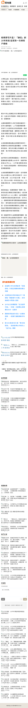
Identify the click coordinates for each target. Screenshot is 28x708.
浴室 (23, 9)
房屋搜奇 (13, 6)
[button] (26, 3)
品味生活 (20, 6)
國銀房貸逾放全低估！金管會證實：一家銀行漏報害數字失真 (15, 316)
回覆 (25, 599)
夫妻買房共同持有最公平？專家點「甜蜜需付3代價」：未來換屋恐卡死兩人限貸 (15, 297)
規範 (3, 599)
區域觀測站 (5, 6)
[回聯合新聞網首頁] (3, 2)
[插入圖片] (21, 599)
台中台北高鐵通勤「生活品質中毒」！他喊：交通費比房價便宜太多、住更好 (15, 307)
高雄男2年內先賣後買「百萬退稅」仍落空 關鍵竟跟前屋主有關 (15, 288)
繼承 (10, 9)
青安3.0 (4, 9)
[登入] (24, 3)
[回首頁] (6, 2)
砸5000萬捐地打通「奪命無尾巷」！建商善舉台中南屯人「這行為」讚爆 (15, 325)
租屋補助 (17, 9)
